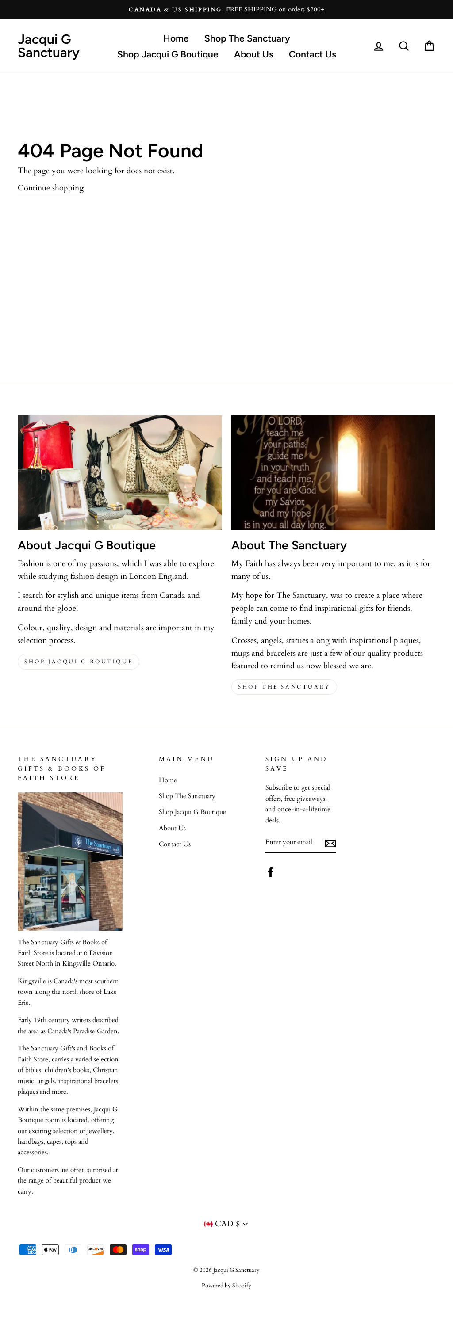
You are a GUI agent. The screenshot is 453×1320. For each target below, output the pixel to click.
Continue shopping (51, 188)
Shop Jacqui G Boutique (168, 54)
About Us (253, 54)
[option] (226, 9)
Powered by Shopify (226, 1286)
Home (176, 38)
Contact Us (312, 54)
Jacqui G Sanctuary (49, 46)
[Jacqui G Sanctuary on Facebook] (270, 872)
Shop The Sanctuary (247, 38)
